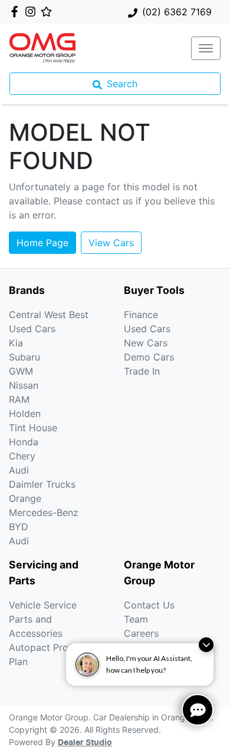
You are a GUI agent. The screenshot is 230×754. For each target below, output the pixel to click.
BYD (18, 527)
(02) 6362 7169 (177, 12)
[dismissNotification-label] (206, 644)
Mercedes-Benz (43, 512)
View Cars (111, 243)
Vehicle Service (43, 605)
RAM (19, 399)
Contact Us (149, 605)
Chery (22, 456)
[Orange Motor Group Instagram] (33, 11)
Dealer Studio (85, 743)
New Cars (145, 343)
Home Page (42, 243)
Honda (23, 442)
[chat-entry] (197, 710)
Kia (16, 343)
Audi (19, 470)
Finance (141, 314)
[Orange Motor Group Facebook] (17, 11)
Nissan (23, 385)
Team (136, 619)
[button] (206, 48)
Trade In (142, 371)
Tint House (33, 428)
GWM (21, 371)
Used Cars (147, 329)
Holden (25, 413)
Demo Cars (149, 357)
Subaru (24, 357)
